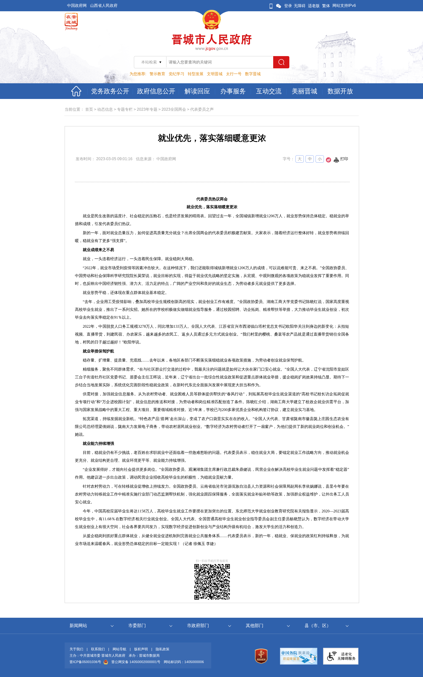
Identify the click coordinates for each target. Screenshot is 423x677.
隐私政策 (162, 649)
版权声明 (141, 649)
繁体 (326, 6)
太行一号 (234, 74)
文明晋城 (215, 74)
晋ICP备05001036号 (85, 662)
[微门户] (271, 6)
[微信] (278, 6)
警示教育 (157, 74)
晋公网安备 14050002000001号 (135, 662)
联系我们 (98, 649)
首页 (89, 109)
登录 (288, 6)
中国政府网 (77, 5)
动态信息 (105, 109)
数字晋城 (253, 74)
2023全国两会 (174, 109)
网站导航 (119, 649)
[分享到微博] (328, 161)
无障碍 (300, 6)
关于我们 (76, 649)
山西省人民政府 (104, 5)
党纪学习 (176, 74)
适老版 (314, 6)
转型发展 (195, 74)
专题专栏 (125, 109)
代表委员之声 (202, 109)
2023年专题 (147, 109)
